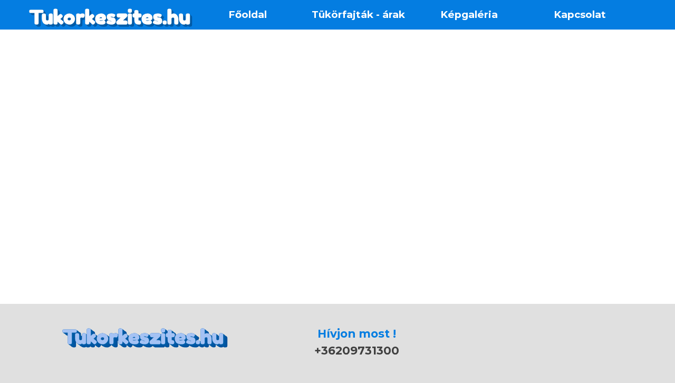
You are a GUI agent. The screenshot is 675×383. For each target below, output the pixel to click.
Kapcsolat (580, 14)
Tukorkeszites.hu (109, 17)
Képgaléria (469, 14)
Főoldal (247, 14)
